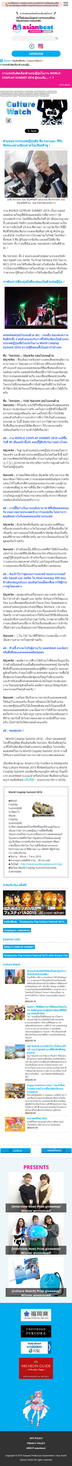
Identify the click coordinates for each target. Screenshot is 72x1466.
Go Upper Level (15, 1150)
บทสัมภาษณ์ (40, 92)
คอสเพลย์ (52, 92)
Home (7, 60)
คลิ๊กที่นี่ (28, 780)
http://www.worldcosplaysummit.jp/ (42, 864)
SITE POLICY (36, 1438)
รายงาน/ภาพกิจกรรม (28, 95)
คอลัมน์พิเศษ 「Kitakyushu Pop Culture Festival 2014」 (35, 921)
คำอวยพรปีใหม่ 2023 (37, 1118)
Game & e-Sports (9, 95)
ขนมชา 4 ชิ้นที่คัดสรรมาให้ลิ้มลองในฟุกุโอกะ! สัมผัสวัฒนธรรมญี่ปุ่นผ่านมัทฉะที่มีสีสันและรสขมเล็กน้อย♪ (47, 1010)
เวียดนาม (19, 92)
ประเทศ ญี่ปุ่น (6, 92)
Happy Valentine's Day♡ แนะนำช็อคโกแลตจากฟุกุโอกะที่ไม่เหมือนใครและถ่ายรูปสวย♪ (46, 1088)
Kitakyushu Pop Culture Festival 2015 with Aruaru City (36, 955)
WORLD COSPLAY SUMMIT (19, 947)
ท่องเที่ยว (44, 95)
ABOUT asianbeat (36, 1448)
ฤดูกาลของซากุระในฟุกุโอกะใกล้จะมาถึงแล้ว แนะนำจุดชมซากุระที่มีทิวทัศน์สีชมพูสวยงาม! (46, 1049)
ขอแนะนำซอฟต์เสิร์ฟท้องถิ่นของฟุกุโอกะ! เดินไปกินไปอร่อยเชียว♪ (46, 972)
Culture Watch (34, 60)
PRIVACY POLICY (36, 1443)
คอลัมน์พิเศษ (19, 60)
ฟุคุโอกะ (28, 92)
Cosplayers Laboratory (17, 930)
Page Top (56, 1150)
